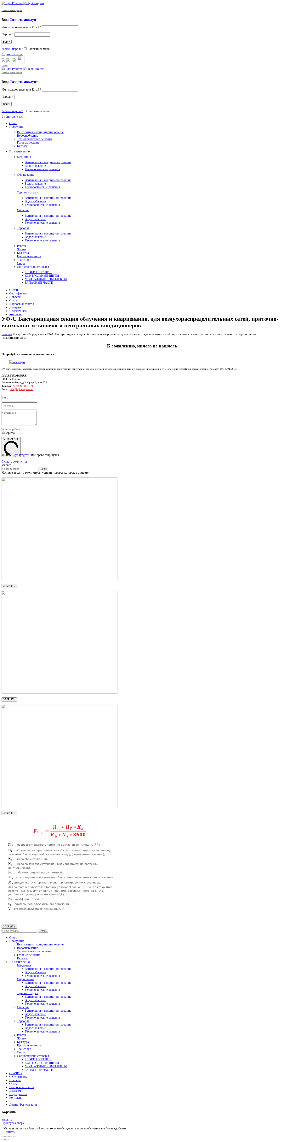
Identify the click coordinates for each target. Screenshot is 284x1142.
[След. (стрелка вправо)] (7, 1139)
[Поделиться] (7, 1136)
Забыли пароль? (12, 48)
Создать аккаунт (23, 20)
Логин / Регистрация (23, 1104)
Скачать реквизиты (14, 461)
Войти (6, 41)
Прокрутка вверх (13, 1123)
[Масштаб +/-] (14, 1136)
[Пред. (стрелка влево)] (3, 1139)
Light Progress (20, 455)
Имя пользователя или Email (21, 27)
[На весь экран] (10, 1136)
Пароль (8, 34)
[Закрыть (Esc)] (3, 1136)
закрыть (7, 1119)
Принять (9, 1131)
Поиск (43, 468)
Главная (7, 334)
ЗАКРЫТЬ (9, 585)
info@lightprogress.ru (21, 389)
